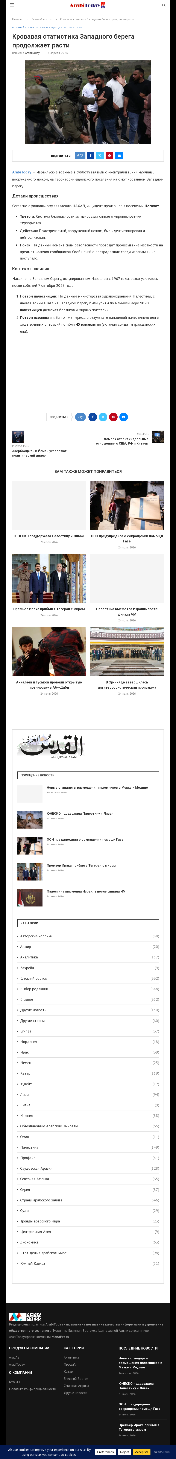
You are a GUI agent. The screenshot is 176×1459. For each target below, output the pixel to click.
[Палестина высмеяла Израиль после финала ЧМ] (127, 578)
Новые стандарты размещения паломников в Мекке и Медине (97, 787)
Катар (89, 1073)
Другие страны (89, 1020)
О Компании (20, 1372)
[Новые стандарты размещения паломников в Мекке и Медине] (29, 794)
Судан (89, 1210)
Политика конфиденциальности (32, 1389)
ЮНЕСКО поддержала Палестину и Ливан (49, 536)
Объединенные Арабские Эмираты (89, 1125)
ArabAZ (14, 1357)
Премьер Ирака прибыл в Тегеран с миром (49, 609)
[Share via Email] (119, 155)
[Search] (164, 6)
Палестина (89, 1147)
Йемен (89, 1062)
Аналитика (89, 957)
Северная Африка (89, 1178)
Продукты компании (29, 1348)
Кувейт (89, 1083)
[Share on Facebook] (90, 155)
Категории (74, 1348)
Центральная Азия (89, 1231)
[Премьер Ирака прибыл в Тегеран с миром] (49, 578)
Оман (89, 1136)
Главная (17, 19)
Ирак (89, 1052)
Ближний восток (42, 19)
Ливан (89, 1094)
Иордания (89, 1041)
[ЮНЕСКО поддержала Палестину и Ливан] (49, 505)
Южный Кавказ (89, 1263)
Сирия (89, 1189)
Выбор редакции (89, 988)
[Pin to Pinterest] (109, 155)
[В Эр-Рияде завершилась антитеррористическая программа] (127, 651)
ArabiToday (32, 53)
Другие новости (89, 1009)
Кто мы (14, 1381)
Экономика (89, 1242)
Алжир (89, 946)
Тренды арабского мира (89, 1221)
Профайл (89, 1157)
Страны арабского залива (89, 1200)
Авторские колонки (89, 936)
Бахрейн (89, 967)
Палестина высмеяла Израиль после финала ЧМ (86, 891)
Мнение (89, 1115)
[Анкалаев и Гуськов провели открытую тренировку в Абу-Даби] (49, 651)
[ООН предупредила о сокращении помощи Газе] (127, 505)
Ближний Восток (76, 1378)
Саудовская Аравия (89, 1168)
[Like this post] (81, 155)
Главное (89, 999)
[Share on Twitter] (100, 155)
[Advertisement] (88, 376)
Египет (89, 1031)
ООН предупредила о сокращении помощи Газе (85, 839)
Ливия (89, 1104)
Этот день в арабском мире (89, 1252)
